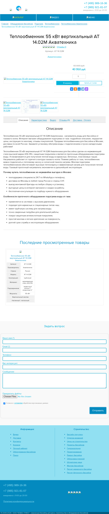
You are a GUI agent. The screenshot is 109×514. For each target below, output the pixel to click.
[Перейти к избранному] (65, 3)
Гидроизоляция (74, 448)
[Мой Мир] (79, 89)
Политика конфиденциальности (18, 501)
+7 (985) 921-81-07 (95, 7)
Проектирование (74, 452)
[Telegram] (82, 89)
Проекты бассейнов (75, 445)
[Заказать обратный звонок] (54, 9)
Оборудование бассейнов (24, 452)
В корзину (67, 83)
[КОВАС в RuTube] (26, 10)
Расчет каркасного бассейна (79, 469)
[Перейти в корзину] (61, 9)
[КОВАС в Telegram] (18, 9)
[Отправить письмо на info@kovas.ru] (72, 3)
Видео (15, 434)
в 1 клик (91, 83)
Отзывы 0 (61, 47)
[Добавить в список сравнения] (66, 95)
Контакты (17, 441)
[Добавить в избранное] (91, 95)
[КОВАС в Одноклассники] (80, 492)
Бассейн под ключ (75, 434)
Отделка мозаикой (75, 438)
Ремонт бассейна (74, 455)
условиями (18, 403)
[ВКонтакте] (71, 89)
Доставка (17, 438)
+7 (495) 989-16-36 (95, 3)
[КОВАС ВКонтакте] (77, 492)
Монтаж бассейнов (75, 466)
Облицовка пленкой (76, 459)
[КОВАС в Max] (11, 10)
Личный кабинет (20, 448)
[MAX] (86, 89)
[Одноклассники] (75, 89)
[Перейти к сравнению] (57, 3)
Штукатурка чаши (74, 462)
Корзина (16, 445)
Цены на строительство (77, 441)
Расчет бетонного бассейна (79, 473)
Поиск (15, 455)
